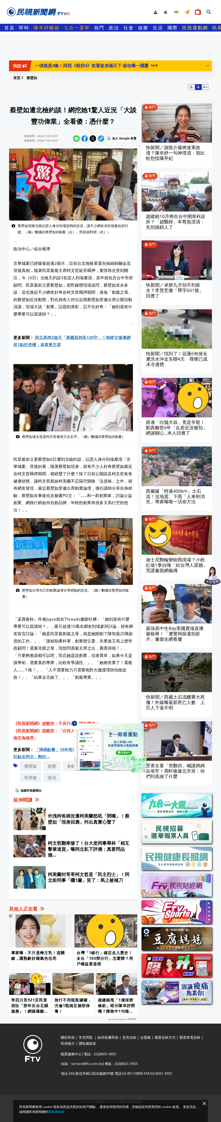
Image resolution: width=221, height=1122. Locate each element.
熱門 (99, 28)
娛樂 (143, 28)
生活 (158, 28)
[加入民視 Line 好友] (110, 748)
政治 (114, 28)
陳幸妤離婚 (47, 28)
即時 (24, 28)
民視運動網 (195, 28)
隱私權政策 (56, 1111)
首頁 (9, 28)
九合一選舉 (77, 28)
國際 (172, 28)
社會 (128, 28)
